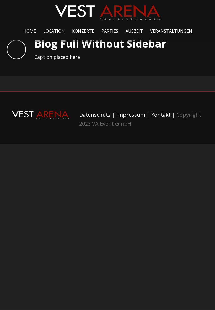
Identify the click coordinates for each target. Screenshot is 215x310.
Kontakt (161, 114)
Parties (109, 31)
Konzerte (83, 31)
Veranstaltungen (171, 31)
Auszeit (134, 31)
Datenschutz (95, 114)
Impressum (130, 114)
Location (54, 31)
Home (29, 31)
